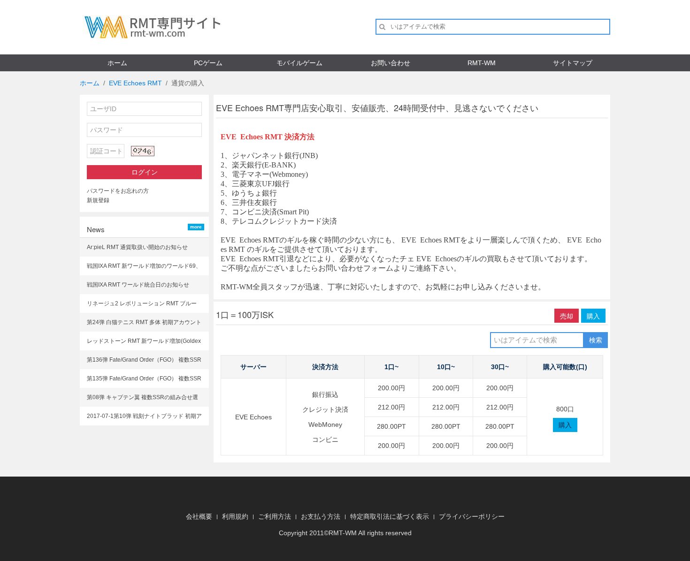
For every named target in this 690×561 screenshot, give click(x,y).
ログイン (144, 172)
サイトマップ (572, 63)
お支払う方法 (320, 516)
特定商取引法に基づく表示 (389, 516)
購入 (593, 315)
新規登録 (98, 200)
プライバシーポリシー (472, 516)
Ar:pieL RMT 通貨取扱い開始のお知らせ (137, 247)
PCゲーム (208, 63)
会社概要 (199, 516)
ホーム (117, 63)
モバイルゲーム (299, 63)
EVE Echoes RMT (135, 83)
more (196, 226)
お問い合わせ (390, 63)
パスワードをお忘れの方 (118, 191)
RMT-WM (482, 63)
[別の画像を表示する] (142, 151)
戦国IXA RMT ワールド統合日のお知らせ (138, 284)
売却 (566, 315)
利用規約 (235, 516)
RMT (336, 533)
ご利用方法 (274, 516)
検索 (595, 340)
